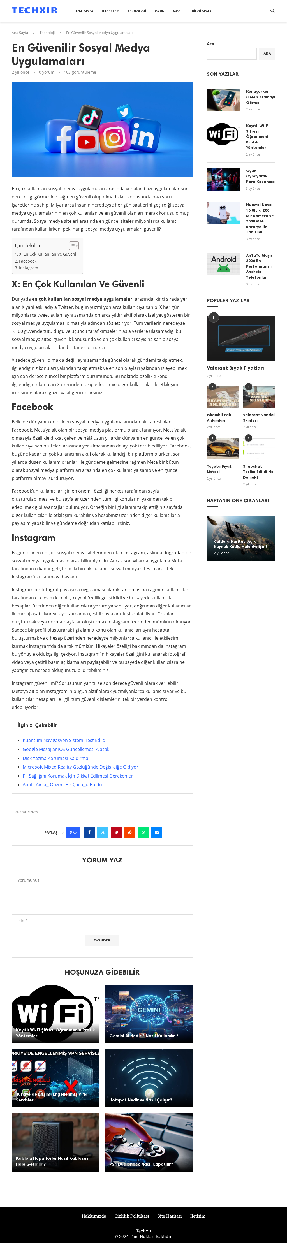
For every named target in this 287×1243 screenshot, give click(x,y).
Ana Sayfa (84, 11)
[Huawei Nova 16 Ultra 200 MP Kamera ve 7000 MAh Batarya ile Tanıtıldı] (223, 213)
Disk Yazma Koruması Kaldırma (55, 758)
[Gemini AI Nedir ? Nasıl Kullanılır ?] (149, 1014)
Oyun (160, 11)
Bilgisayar (202, 11)
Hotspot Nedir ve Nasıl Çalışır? (140, 1100)
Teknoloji (136, 11)
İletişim (197, 1216)
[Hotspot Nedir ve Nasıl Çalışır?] (149, 1078)
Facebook (27, 261)
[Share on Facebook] (89, 832)
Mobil (178, 11)
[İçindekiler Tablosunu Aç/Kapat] (71, 246)
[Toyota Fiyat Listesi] (223, 448)
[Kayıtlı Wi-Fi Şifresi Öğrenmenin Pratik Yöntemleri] (55, 1014)
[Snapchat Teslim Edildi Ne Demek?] (259, 448)
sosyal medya (26, 812)
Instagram (28, 267)
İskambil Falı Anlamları (219, 417)
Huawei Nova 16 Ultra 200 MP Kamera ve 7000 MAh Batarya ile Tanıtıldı (260, 218)
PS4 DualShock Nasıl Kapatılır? (141, 1164)
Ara (210, 44)
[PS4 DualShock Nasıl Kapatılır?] (149, 1142)
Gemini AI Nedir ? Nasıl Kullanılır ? (143, 1035)
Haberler (110, 11)
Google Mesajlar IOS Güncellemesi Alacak (66, 749)
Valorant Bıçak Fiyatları (235, 368)
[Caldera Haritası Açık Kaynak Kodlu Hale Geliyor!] (241, 538)
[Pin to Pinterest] (116, 832)
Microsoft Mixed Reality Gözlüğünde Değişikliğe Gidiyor (80, 767)
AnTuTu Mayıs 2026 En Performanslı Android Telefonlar (259, 266)
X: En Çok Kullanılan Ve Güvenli (48, 254)
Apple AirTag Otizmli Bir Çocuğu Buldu (62, 784)
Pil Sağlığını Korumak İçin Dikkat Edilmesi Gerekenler (78, 776)
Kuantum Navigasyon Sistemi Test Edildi (65, 740)
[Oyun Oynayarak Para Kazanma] (223, 179)
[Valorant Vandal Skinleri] (259, 397)
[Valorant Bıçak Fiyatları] (241, 338)
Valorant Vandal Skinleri (259, 417)
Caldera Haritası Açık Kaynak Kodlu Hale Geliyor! (240, 544)
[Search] (272, 11)
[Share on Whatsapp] (143, 832)
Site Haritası (170, 1216)
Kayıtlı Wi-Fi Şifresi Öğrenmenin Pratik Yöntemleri (258, 136)
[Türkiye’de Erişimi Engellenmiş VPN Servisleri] (55, 1078)
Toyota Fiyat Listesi (219, 469)
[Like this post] (75, 832)
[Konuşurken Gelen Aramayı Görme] (223, 100)
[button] (212, 538)
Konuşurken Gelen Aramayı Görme (260, 97)
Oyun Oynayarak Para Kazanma (260, 176)
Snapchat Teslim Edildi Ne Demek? (258, 472)
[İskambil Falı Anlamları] (223, 397)
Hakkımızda (94, 1216)
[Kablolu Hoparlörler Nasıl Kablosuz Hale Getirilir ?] (55, 1142)
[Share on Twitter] (102, 832)
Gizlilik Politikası (132, 1216)
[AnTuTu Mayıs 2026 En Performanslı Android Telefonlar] (223, 264)
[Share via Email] (156, 832)
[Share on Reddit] (129, 832)
